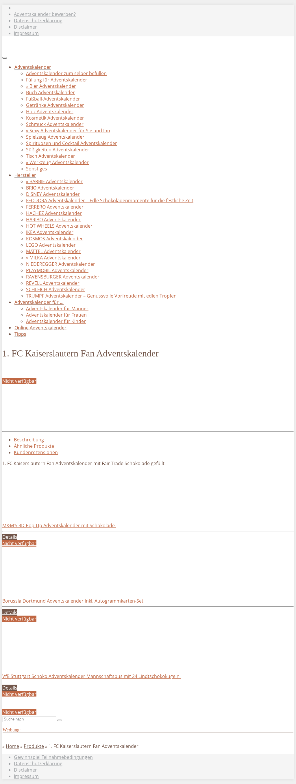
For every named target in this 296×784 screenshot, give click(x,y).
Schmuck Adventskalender (55, 124)
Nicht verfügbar (19, 381)
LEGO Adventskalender (51, 245)
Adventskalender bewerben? (45, 14)
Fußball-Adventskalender (53, 99)
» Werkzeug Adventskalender (57, 162)
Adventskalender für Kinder (56, 321)
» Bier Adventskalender (51, 86)
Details (9, 537)
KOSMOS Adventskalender (54, 238)
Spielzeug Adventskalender (55, 137)
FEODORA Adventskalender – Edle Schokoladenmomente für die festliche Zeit (109, 200)
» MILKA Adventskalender (53, 257)
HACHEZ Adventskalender (54, 213)
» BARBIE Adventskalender (54, 181)
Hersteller (25, 175)
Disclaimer (25, 27)
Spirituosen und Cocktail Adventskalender (71, 143)
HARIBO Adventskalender (53, 219)
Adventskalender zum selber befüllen (66, 73)
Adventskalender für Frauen (56, 315)
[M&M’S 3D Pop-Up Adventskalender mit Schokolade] (45, 513)
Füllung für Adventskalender (56, 80)
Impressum (26, 33)
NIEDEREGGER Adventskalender (60, 264)
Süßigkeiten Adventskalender (57, 149)
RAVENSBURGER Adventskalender (62, 277)
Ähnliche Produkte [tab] (34, 446)
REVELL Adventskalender (52, 283)
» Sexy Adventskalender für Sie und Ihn (68, 130)
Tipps (20, 334)
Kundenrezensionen (36, 452)
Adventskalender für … (39, 302)
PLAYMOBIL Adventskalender (57, 270)
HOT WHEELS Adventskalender (59, 226)
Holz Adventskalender (49, 111)
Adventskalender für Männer (57, 308)
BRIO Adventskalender (50, 188)
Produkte (34, 746)
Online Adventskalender (40, 327)
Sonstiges (36, 169)
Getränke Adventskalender (55, 105)
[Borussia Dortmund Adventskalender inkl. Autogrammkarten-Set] (45, 588)
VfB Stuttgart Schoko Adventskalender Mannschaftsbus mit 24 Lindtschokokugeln (91, 676)
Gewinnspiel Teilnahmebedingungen (53, 757)
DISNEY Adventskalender (53, 194)
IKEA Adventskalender (49, 232)
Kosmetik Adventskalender (55, 118)
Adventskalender (32, 67)
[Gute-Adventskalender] (73, 56)
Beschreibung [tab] (29, 439)
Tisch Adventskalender (50, 156)
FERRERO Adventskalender (55, 207)
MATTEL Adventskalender (53, 251)
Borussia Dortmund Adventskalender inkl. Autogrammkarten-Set (73, 601)
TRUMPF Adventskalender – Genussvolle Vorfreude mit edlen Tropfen (101, 296)
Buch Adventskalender (50, 92)
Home (12, 746)
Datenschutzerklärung (38, 20)
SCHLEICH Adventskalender (55, 289)
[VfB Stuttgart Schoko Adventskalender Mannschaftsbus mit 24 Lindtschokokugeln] (45, 663)
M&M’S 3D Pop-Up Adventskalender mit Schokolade (59, 525)
